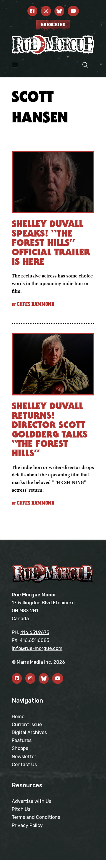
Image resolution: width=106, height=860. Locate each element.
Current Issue (27, 724)
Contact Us (24, 764)
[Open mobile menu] (15, 65)
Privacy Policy (27, 825)
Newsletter (24, 756)
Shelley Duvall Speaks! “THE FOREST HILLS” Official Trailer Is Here (51, 242)
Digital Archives (29, 732)
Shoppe (20, 748)
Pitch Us (21, 809)
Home (18, 716)
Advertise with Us (31, 801)
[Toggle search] (85, 64)
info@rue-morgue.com (37, 648)
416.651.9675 (34, 632)
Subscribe (53, 24)
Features (22, 740)
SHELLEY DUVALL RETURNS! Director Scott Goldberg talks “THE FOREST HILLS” (49, 429)
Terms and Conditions (36, 817)
